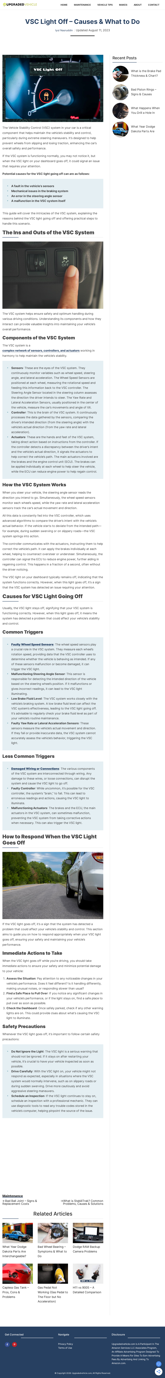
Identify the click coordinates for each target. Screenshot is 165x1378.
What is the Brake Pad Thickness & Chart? (146, 73)
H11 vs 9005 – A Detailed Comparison (87, 1290)
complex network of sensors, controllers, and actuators (41, 350)
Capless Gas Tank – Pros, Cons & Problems (15, 1292)
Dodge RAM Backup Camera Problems (86, 1249)
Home (64, 4)
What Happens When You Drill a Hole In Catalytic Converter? (145, 112)
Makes (123, 4)
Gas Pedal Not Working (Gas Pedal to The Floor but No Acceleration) (53, 1294)
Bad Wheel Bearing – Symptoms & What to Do (52, 1251)
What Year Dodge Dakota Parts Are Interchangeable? (14, 1251)
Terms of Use (65, 1347)
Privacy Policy (65, 1344)
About (138, 4)
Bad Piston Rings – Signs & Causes (143, 92)
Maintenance (82, 4)
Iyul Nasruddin (64, 30)
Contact (153, 4)
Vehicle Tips (105, 4)
